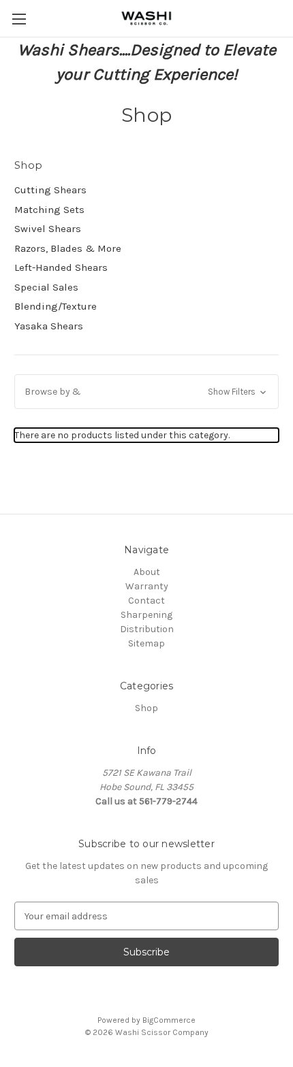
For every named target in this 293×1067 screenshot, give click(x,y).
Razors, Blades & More (67, 248)
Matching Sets (49, 209)
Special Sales (46, 287)
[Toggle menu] (18, 18)
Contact (146, 600)
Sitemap (146, 643)
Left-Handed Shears (61, 267)
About (147, 572)
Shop (146, 708)
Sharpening (146, 615)
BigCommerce (169, 1020)
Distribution (147, 629)
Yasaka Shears (48, 326)
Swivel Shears (47, 229)
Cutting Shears (50, 190)
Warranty (146, 586)
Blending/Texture (55, 306)
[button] (146, 391)
